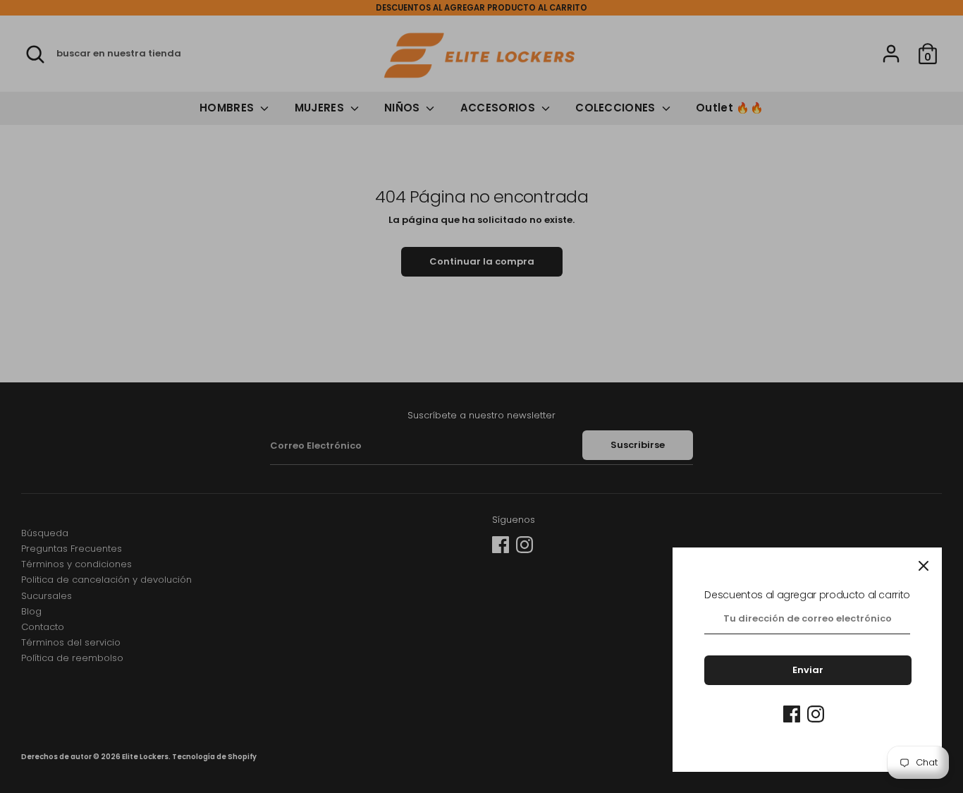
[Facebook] (791, 714)
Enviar (807, 670)
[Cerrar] (923, 565)
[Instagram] (815, 714)
